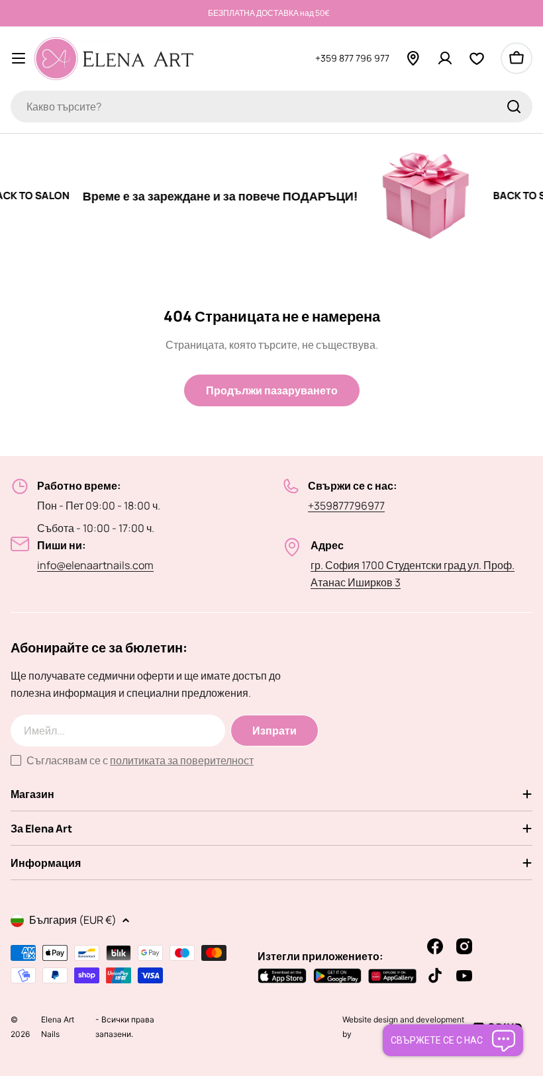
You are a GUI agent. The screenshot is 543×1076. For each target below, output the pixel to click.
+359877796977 (346, 505)
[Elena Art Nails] (413, 196)
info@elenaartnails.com (95, 565)
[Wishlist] (477, 58)
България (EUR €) (73, 920)
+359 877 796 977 (352, 58)
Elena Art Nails (57, 1034)
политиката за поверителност (182, 760)
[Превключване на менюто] (18, 58)
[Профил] (445, 58)
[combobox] (271, 106)
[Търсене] (514, 106)
